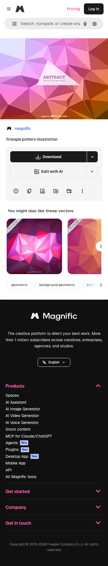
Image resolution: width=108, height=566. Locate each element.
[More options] (82, 190)
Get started (18, 491)
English (54, 362)
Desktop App (22, 456)
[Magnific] (54, 317)
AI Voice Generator (22, 422)
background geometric (57, 285)
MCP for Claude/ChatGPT (29, 436)
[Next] (101, 246)
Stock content (18, 429)
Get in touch (18, 523)
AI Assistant (16, 402)
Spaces (12, 395)
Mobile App (15, 463)
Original (35, 47)
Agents (16, 442)
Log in (93, 8)
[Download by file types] (92, 156)
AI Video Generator (22, 415)
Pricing (73, 8)
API (9, 470)
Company (16, 507)
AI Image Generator (23, 408)
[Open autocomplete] (12, 24)
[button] (54, 362)
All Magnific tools (21, 476)
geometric (19, 285)
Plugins (17, 449)
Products (15, 386)
